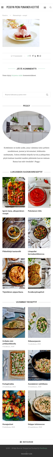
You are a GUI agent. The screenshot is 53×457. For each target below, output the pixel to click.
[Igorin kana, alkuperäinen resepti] (13, 192)
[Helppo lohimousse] (39, 405)
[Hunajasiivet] (13, 405)
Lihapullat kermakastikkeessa (36, 252)
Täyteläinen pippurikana (12, 292)
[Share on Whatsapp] (40, 56)
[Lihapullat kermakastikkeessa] (39, 233)
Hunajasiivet (7, 424)
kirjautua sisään (17, 75)
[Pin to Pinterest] (38, 56)
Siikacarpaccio (34, 341)
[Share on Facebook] (32, 56)
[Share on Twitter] (35, 56)
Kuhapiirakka (8, 384)
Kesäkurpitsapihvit (36, 292)
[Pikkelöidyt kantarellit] (13, 233)
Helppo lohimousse (36, 424)
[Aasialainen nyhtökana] (39, 365)
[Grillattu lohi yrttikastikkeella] (13, 322)
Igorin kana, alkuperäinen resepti (13, 212)
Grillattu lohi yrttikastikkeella (9, 342)
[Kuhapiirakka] (13, 365)
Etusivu (5, 15)
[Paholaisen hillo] (39, 192)
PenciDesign (43, 448)
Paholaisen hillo (35, 211)
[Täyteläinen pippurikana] (13, 273)
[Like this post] (30, 56)
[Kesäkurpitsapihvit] (39, 273)
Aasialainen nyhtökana (37, 384)
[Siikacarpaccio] (39, 322)
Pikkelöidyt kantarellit (11, 251)
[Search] (50, 7)
